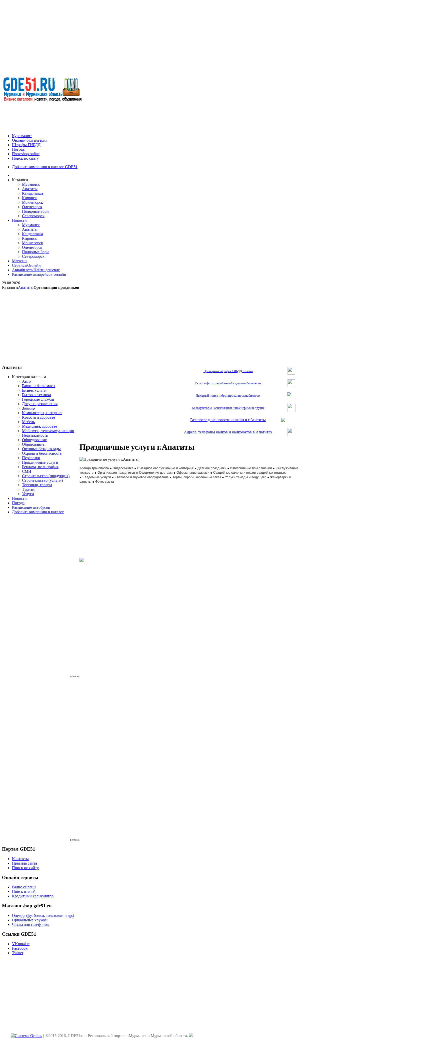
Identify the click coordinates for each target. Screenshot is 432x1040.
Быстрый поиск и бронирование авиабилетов (228, 395)
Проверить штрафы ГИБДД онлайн (228, 371)
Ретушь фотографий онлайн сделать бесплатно (228, 383)
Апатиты (26, 287)
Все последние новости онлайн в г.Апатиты (228, 420)
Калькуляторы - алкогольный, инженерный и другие (228, 408)
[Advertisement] (216, 37)
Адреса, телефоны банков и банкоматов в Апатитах (228, 432)
